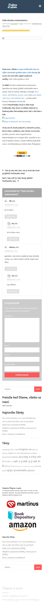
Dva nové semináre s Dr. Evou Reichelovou (19, 418)
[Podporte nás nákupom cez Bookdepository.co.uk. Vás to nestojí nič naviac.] (22, 515)
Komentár (8, 316)
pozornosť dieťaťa (10, 457)
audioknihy (6, 450)
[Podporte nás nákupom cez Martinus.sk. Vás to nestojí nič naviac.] (22, 504)
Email (7, 355)
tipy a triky (30, 457)
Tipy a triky (6, 26)
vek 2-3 (18, 461)
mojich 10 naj (13, 453)
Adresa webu (10, 364)
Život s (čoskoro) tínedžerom (13, 434)
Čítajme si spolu (12, 588)
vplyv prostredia (17, 470)
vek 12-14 (15, 466)
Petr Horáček (32, 453)
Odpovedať (10, 216)
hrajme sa (25, 449)
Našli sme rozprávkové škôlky (14, 425)
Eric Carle (15, 449)
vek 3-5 (27, 461)
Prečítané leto (36, 24)
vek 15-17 (21, 466)
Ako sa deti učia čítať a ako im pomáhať (17, 421)
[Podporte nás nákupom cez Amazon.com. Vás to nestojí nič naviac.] (22, 526)
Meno (7, 345)
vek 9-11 (8, 466)
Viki (21, 24)
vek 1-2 (9, 461)
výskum (31, 470)
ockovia (23, 453)
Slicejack (36, 600)
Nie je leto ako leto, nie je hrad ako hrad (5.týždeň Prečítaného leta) (20, 172)
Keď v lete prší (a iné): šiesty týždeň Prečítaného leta (17, 179)
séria (21, 456)
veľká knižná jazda (29, 466)
